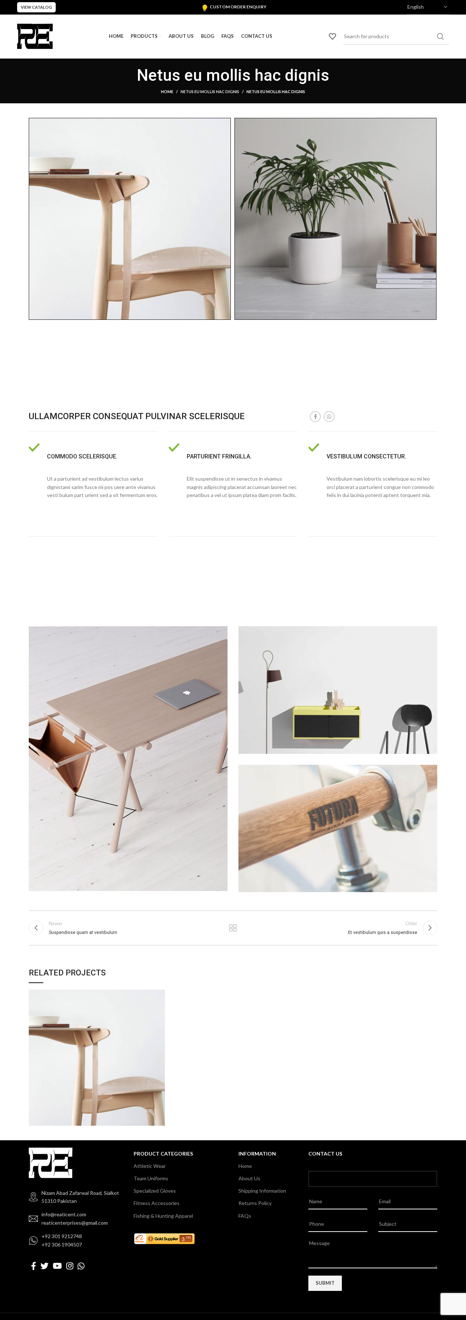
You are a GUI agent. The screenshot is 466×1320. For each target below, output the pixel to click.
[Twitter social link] (44, 1266)
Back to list (233, 928)
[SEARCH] (440, 36)
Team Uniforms (151, 1178)
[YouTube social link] (57, 1266)
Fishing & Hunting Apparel (163, 1216)
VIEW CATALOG (36, 7)
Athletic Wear (150, 1166)
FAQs (244, 1216)
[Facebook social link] (315, 416)
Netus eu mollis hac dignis (210, 91)
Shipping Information (262, 1191)
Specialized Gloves (155, 1191)
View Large (159, 995)
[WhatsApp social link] (329, 416)
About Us (249, 1178)
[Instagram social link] (69, 1266)
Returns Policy (255, 1203)
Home (167, 91)
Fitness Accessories (156, 1203)
